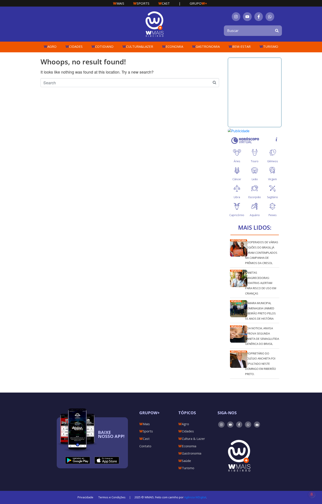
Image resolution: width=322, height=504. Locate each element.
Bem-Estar (240, 46)
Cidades (74, 46)
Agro (50, 46)
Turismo (269, 46)
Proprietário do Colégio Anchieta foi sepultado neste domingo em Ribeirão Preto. (260, 363)
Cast (164, 3)
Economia (172, 46)
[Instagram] (236, 16)
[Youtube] (247, 16)
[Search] (277, 30)
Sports (141, 3)
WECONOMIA (238, 240)
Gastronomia (206, 46)
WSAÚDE (236, 271)
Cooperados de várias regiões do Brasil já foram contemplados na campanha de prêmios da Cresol (261, 252)
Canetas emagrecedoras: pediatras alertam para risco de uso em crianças (260, 283)
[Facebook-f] (258, 16)
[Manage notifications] (311, 494)
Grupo (198, 3)
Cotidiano (102, 46)
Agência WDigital (195, 497)
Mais (118, 3)
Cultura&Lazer (137, 46)
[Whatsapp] (269, 16)
